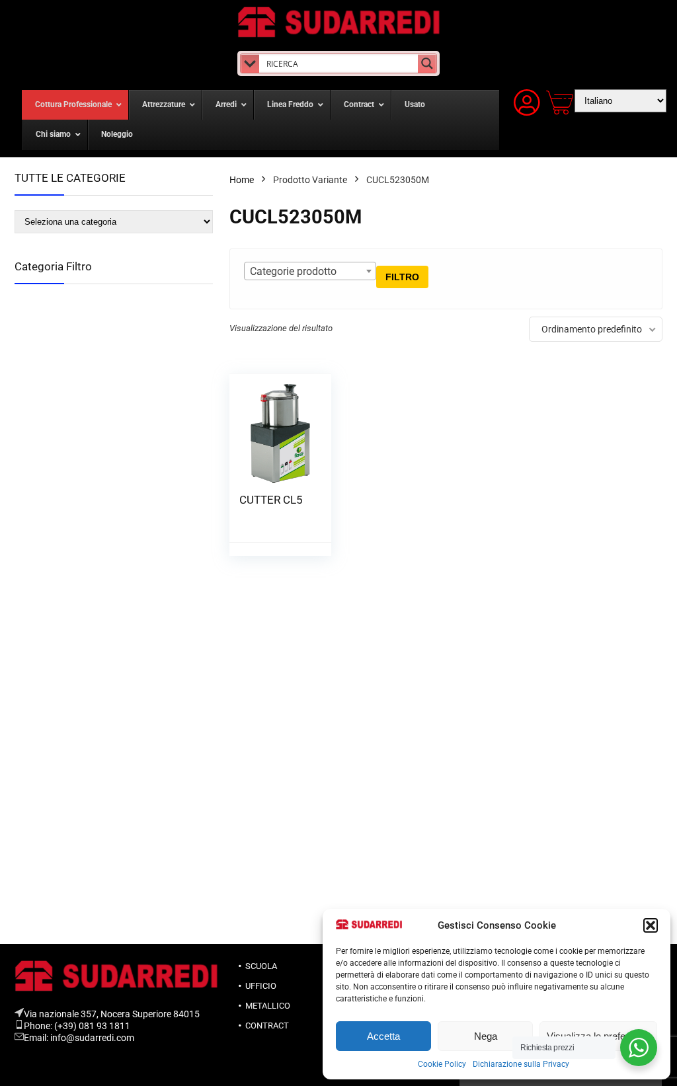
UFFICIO (260, 986)
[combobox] (310, 271)
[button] (650, 925)
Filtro (402, 277)
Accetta (383, 1036)
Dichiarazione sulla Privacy (521, 1064)
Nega (485, 1036)
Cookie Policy (442, 1064)
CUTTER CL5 (271, 499)
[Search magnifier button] (427, 63)
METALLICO (267, 1006)
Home (241, 180)
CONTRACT (267, 1025)
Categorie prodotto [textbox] (293, 271)
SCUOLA (261, 966)
